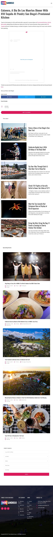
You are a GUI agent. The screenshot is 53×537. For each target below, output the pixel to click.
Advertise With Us (21, 502)
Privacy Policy (29, 506)
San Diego (7, 107)
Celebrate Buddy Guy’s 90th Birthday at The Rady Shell (37, 148)
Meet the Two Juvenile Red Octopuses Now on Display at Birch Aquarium (37, 206)
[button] (26, 456)
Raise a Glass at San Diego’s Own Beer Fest (39, 129)
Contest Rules (29, 502)
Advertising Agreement (30, 517)
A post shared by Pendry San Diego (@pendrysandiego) (26, 80)
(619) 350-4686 (41, 507)
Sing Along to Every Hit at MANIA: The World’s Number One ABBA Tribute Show (22, 283)
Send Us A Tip (21, 506)
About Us (21, 509)
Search (26, 474)
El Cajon (7, 287)
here (2, 87)
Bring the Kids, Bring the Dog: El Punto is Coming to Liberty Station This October (39, 225)
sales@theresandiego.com (43, 505)
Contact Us (22, 515)
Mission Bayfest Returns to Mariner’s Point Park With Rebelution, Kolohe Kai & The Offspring (25, 398)
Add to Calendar (26, 112)
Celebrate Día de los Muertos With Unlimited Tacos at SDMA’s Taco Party (21, 321)
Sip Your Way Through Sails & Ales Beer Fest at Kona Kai (38, 167)
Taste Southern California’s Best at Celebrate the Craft (17, 359)
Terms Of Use (29, 509)
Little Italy (8, 439)
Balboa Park (8, 325)
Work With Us (21, 512)
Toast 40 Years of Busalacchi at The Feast (14, 436)
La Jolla (7, 363)
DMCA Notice (29, 513)
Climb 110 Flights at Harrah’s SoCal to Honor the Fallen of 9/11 (39, 186)
